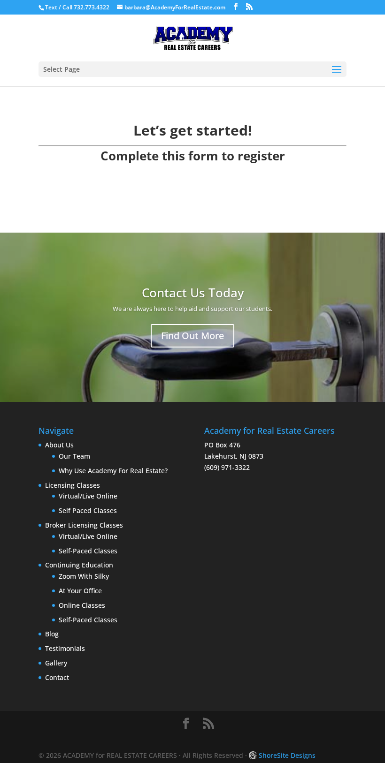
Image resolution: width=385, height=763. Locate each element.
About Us (59, 444)
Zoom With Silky (84, 576)
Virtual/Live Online (88, 495)
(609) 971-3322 (227, 467)
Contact (57, 677)
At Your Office (80, 590)
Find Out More (192, 335)
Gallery (56, 662)
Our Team (74, 456)
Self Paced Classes (88, 510)
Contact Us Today (193, 292)
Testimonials (65, 648)
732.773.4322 (91, 7)
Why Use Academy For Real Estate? (113, 470)
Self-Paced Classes (88, 550)
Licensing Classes (72, 485)
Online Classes (82, 605)
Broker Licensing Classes (84, 525)
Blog (52, 633)
